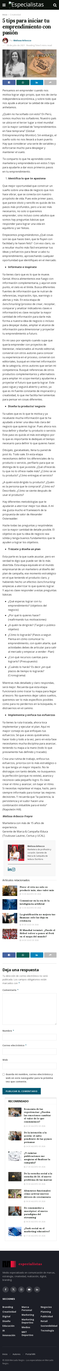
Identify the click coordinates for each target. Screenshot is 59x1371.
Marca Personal (27, 1308)
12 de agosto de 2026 (31, 908)
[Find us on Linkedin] (37, 1289)
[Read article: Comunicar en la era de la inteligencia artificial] (9, 904)
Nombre (8, 1030)
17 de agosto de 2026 (35, 1236)
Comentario (10, 990)
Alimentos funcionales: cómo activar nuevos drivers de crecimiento (37, 1193)
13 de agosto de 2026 (31, 894)
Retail (44, 1321)
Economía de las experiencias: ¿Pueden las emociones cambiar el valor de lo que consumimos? (37, 1115)
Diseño (6, 1321)
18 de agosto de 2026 (35, 1201)
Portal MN (30, 1354)
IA (3, 1330)
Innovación (8, 1335)
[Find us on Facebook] (5, 1289)
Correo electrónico (14, 1045)
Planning (46, 1311)
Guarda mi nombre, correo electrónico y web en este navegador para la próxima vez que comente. (29, 1078)
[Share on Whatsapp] (23, 82)
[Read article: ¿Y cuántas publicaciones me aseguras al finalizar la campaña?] (14, 1156)
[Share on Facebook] (9, 82)
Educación (8, 1325)
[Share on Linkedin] (36, 82)
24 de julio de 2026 (30, 940)
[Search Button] (55, 5)
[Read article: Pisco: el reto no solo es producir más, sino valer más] (9, 891)
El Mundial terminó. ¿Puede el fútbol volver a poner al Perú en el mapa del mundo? (37, 933)
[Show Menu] (4, 5)
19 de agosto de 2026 (35, 1184)
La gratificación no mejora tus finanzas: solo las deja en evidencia (37, 917)
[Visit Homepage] (29, 5)
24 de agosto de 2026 (35, 1146)
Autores (16, 1354)
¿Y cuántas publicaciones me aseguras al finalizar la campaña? (37, 1158)
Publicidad (47, 1316)
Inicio (4, 14)
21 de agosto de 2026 (35, 1167)
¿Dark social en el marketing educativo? (37, 1230)
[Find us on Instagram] (21, 1289)
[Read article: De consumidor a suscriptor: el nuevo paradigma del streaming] (14, 1211)
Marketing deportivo (28, 1321)
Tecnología (47, 1330)
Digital (6, 1316)
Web (5, 1059)
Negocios (46, 1307)
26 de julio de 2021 (16, 45)
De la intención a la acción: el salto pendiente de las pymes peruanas (38, 1137)
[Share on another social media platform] (50, 82)
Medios (26, 1327)
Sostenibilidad (49, 1325)
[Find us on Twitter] (13, 1289)
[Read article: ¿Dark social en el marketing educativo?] (14, 1231)
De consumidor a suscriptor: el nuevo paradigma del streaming (36, 1212)
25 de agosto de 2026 (35, 1126)
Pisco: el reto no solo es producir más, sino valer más (37, 889)
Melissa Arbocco (22, 40)
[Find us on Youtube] (29, 1289)
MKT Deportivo (27, 1333)
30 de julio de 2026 (30, 925)
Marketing (28, 1314)
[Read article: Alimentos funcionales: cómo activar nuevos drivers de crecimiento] (14, 1193)
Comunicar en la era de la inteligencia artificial (34, 902)
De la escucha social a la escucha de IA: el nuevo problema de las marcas (38, 1176)
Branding (7, 1307)
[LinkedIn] (10, 870)
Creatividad (15, 14)
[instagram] (13, 870)
